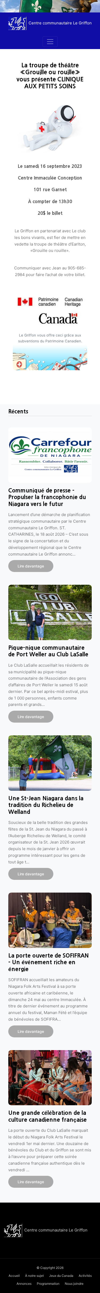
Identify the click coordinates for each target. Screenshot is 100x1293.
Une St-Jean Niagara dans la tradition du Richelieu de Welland (45, 805)
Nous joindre (74, 1284)
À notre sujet (34, 1276)
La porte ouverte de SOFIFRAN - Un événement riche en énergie (48, 962)
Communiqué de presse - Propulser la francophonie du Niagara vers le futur (47, 497)
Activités (85, 1276)
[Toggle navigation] (50, 41)
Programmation (48, 1284)
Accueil (14, 1276)
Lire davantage (31, 566)
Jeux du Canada (61, 1276)
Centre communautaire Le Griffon (55, 1230)
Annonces (24, 1284)
